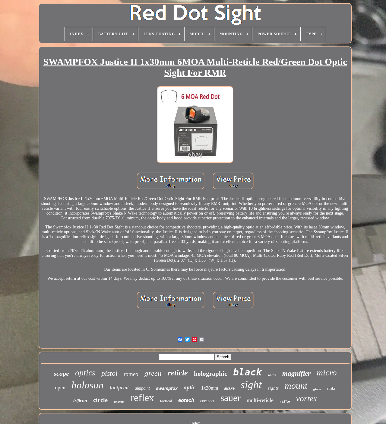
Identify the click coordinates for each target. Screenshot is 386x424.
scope (61, 373)
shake (331, 388)
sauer (230, 397)
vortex (306, 398)
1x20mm (119, 401)
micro (327, 372)
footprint (119, 388)
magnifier (296, 373)
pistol (109, 373)
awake (229, 389)
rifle (285, 401)
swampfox (167, 388)
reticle (178, 372)
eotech (186, 400)
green (153, 373)
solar (272, 375)
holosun (87, 385)
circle (100, 400)
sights (273, 388)
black (247, 372)
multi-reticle (260, 400)
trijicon (80, 400)
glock (317, 389)
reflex (142, 397)
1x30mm (209, 388)
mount (296, 386)
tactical (166, 401)
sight (251, 385)
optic (189, 387)
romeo (131, 374)
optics (85, 372)
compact (207, 401)
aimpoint (142, 388)
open (60, 387)
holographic (210, 373)
